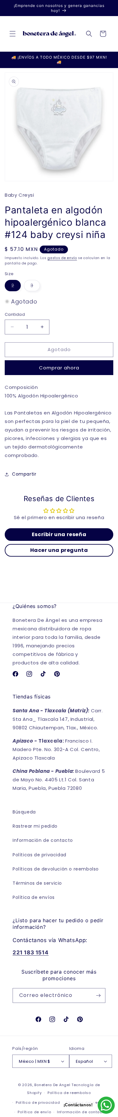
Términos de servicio (37, 883)
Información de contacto (43, 840)
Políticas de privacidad (39, 855)
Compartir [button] (24, 474)
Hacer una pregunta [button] (59, 550)
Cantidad (15, 314)
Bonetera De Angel (52, 1084)
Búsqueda (24, 812)
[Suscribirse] (98, 995)
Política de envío (34, 1111)
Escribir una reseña (59, 534)
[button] (13, 34)
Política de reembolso (69, 1092)
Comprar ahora (59, 367)
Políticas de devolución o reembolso (56, 869)
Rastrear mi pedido (35, 826)
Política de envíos (34, 897)
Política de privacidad (38, 1102)
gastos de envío (62, 258)
